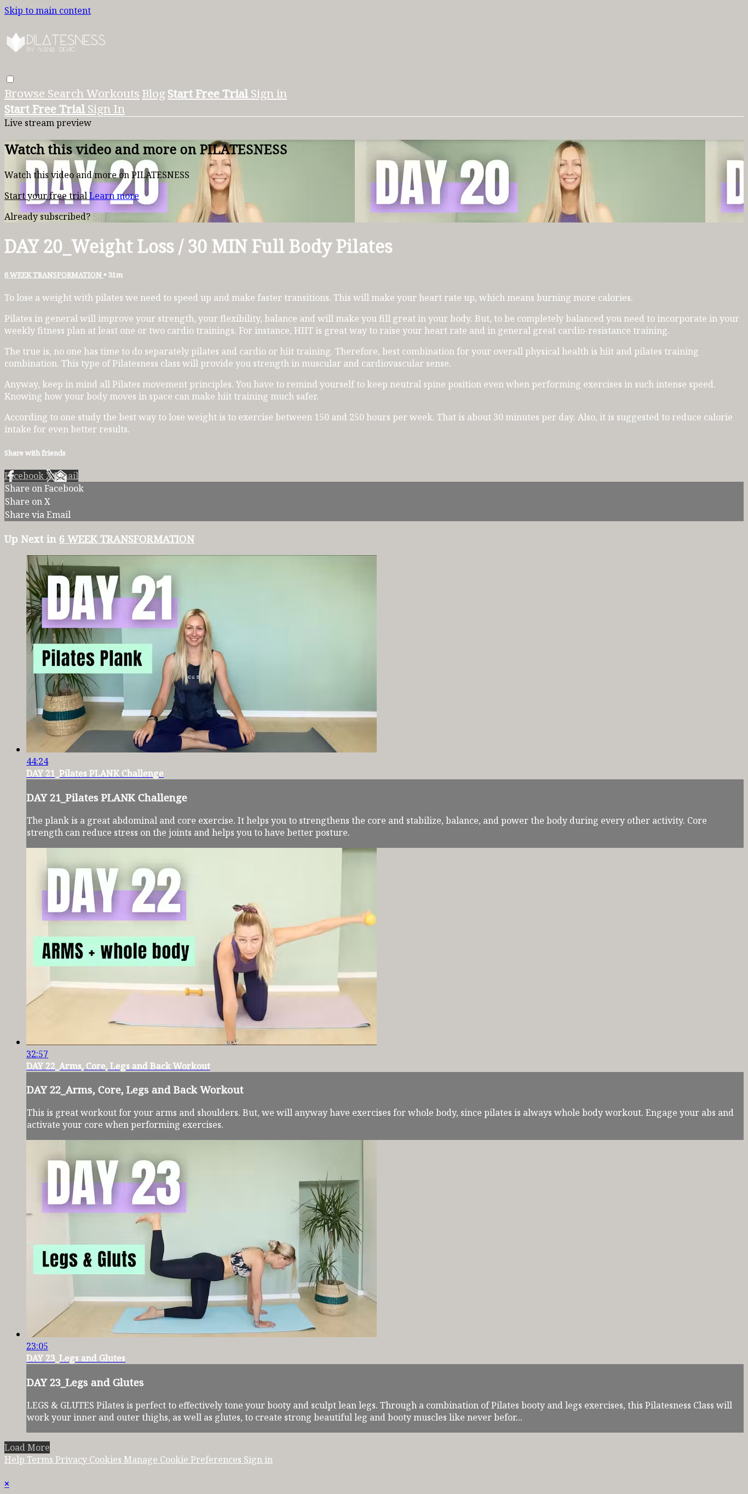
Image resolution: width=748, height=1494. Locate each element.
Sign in (269, 93)
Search (67, 93)
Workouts (113, 93)
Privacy (72, 1459)
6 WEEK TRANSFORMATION (53, 275)
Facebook (25, 476)
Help (15, 1459)
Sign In (106, 108)
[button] (10, 79)
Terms (41, 1459)
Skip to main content (47, 10)
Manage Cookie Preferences (184, 1459)
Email (66, 476)
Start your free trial (46, 196)
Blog (153, 93)
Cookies (106, 1459)
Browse (26, 93)
